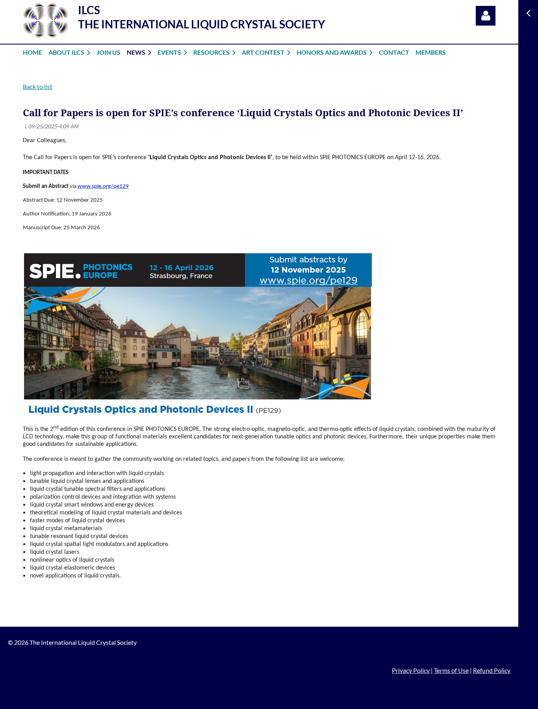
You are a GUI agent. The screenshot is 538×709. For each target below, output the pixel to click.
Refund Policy (491, 670)
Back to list (37, 86)
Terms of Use (451, 670)
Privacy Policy (411, 670)
